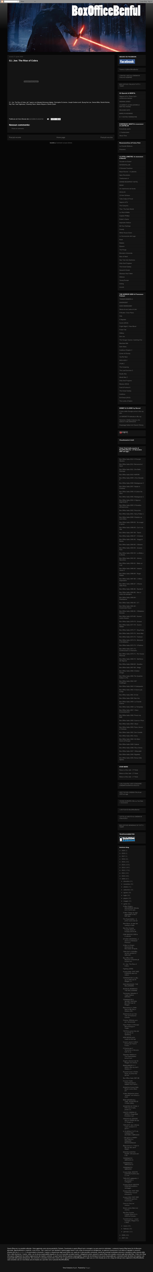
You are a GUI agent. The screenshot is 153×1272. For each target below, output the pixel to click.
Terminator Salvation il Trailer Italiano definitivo (130, 995)
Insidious (122, 394)
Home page (61, 137)
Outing (121, 284)
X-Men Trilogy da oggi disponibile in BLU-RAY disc (130, 914)
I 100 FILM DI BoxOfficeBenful (129, 809)
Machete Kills (123, 343)
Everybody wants (125, 129)
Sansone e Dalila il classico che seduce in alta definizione (129, 421)
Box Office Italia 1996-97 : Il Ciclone (131, 536)
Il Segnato (122, 319)
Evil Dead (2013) (124, 397)
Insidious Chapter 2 (125, 350)
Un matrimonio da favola (127, 188)
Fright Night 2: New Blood (127, 326)
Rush (121, 239)
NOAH (121, 185)
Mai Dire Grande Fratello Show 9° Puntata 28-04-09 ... (130, 929)
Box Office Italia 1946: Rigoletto (129, 754)
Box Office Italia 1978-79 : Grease (130, 621)
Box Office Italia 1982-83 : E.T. (129, 602)
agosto (125, 892)
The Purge (122, 250)
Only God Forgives (125, 263)
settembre (127, 890)
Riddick (121, 243)
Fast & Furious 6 (124, 387)
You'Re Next (123, 357)
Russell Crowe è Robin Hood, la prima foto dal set (130, 1073)
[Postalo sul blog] (54, 119)
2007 (123, 1238)
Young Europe (124, 280)
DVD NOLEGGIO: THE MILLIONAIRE (130, 985)
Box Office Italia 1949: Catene (129, 744)
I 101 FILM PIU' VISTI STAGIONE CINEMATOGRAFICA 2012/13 (130, 784)
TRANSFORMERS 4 (126, 299)
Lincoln (121, 287)
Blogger (87, 1268)
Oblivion (122, 277)
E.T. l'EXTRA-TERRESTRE (128, 117)
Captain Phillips (124, 216)
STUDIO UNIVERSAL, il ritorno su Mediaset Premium (131, 940)
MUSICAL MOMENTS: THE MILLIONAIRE (130, 989)
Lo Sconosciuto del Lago (127, 236)
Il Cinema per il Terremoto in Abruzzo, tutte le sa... (131, 1050)
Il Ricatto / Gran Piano (126, 312)
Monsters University (125, 253)
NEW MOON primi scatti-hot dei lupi (129, 1038)
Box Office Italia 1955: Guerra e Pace (131, 720)
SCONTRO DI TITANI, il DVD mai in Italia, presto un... (131, 1107)
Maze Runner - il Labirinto (127, 171)
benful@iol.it (22, 1252)
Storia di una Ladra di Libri (128, 309)
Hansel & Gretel (124, 270)
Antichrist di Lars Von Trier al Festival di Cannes (130, 1015)
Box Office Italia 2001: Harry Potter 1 (131, 514)
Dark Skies (122, 346)
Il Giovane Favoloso (125, 168)
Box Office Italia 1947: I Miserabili (130, 751)
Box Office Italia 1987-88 (131, 1078)
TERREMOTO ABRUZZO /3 (128, 1159)
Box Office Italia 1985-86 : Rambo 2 (131, 589)
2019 (123, 853)
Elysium (121, 246)
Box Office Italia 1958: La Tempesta (131, 707)
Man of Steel (123, 256)
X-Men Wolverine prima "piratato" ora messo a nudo (131, 1095)
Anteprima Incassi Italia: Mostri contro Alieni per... (131, 1089)
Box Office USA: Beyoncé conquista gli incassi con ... (131, 959)
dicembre (126, 881)
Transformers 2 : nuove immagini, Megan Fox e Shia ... (131, 1220)
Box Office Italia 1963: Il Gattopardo (131, 686)
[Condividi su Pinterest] (60, 119)
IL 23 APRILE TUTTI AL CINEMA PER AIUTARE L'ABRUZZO (131, 1133)
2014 (123, 865)
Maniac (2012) (124, 384)
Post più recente (15, 137)
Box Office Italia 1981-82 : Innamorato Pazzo (127, 607)
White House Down (125, 233)
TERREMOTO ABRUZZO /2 (128, 1163)
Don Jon (122, 336)
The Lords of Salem (125, 401)
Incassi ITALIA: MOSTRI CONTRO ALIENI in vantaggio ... (131, 1186)
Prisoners (122, 149)
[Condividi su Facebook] (58, 119)
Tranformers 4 (124, 178)
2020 (123, 850)
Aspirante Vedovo (125, 222)
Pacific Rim (123, 374)
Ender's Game (124, 219)
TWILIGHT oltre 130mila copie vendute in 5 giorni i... (131, 1126)
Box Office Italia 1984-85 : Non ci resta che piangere (130, 593)
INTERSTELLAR (124, 165)
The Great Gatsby (125, 267)
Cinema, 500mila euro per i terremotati (130, 1021)
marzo (125, 1226)
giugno (125, 898)
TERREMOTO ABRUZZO (127, 1168)
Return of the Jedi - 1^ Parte (128, 777)
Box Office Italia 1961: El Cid (128, 695)
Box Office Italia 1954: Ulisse (128, 724)
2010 (123, 876)
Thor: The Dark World (126, 209)
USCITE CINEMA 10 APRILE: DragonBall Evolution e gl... (130, 1114)
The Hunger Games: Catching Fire (130, 340)
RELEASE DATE (124, 110)
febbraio (126, 1229)
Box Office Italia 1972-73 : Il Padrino (131, 645)
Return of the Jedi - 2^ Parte (128, 773)
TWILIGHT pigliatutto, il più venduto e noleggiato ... (130, 1180)
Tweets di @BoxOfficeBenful (128, 69)
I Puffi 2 (121, 363)
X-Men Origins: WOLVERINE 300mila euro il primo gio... (131, 908)
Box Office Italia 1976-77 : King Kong (131, 630)
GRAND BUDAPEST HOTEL (128, 182)
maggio (126, 901)
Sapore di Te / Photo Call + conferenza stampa (128, 97)
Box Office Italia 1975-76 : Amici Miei (131, 633)
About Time (123, 135)
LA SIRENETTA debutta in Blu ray (130, 416)
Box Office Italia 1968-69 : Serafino (130, 664)
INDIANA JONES (124, 101)
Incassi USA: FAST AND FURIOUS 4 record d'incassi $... (131, 1192)
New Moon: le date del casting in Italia (130, 924)
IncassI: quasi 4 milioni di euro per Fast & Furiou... (130, 1043)
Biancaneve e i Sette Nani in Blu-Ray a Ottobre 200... (130, 1009)
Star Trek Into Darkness (127, 260)
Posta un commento (18, 128)
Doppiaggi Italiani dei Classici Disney (131, 425)
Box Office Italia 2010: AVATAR (129, 474)
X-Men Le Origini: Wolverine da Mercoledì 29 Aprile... (131, 947)
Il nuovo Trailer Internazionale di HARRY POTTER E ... (131, 1082)
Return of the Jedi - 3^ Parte (128, 770)
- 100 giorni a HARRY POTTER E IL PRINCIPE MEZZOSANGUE (130, 1140)
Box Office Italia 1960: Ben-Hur (129, 698)
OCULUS (122, 192)
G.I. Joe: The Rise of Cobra (23, 60)
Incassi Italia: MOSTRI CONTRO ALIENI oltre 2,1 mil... (131, 1173)
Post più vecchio (107, 137)
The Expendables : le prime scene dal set (130, 920)
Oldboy (121, 333)
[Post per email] (47, 119)
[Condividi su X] (56, 119)
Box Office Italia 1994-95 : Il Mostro (131, 544)
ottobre (126, 887)
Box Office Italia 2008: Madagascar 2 (131, 483)
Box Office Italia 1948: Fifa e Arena (130, 748)
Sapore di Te (123, 202)
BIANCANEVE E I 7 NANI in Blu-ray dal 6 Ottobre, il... (130, 1067)
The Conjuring (124, 367)
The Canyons (123, 205)
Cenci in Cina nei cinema (128, 1204)
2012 (123, 870)
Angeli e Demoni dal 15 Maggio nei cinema (130, 1061)
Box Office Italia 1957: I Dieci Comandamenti (128, 711)
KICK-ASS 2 (123, 360)
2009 (123, 879)
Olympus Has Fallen (126, 273)
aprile (125, 904)
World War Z (123, 377)
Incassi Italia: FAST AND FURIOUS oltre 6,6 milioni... (131, 973)
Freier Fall (122, 329)
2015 (123, 862)
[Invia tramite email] (52, 119)
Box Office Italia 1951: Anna (128, 736)
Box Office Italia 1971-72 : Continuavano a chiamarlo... (128, 649)
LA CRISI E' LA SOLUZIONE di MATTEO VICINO (129, 105)
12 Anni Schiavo (124, 195)
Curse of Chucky (124, 353)
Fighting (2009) (128, 969)
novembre (127, 884)
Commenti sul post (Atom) (64, 143)
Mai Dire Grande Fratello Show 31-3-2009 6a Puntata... (130, 1214)
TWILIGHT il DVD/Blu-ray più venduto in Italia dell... (130, 953)
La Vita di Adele (124, 212)
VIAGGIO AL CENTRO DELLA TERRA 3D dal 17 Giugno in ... (131, 1120)
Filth (120, 316)
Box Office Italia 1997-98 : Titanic (130, 532)
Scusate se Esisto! (125, 161)
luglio (125, 895)
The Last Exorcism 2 (126, 370)
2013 (123, 867)
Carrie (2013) (123, 323)
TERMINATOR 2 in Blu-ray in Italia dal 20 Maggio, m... (130, 979)
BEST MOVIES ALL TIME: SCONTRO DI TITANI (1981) (130, 1101)
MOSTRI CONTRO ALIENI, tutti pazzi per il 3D (131, 1153)
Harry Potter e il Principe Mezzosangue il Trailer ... (131, 1026)
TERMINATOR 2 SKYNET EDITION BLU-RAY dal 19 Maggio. (130, 1002)
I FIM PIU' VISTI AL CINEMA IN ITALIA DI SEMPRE (129, 76)
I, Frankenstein (124, 132)
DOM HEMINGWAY (125, 306)
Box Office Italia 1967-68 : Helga (130, 667)
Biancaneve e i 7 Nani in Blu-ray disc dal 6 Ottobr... (131, 1147)
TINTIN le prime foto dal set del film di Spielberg (131, 1032)
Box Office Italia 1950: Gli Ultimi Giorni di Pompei (129, 740)
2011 (123, 873)
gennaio (126, 1231)
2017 (123, 856)
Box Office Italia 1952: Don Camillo (130, 732)
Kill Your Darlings (125, 226)
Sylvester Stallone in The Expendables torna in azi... (129, 1056)
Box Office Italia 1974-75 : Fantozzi (130, 637)
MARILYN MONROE (126, 113)
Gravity (121, 229)
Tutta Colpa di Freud (126, 199)
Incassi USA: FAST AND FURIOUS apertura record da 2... (131, 1198)
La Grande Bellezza (125, 146)
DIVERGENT (123, 302)
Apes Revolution (124, 175)
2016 (123, 859)
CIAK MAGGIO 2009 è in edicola (130, 935)
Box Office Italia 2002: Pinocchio (130, 510)
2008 (123, 1235)
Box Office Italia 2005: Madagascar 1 (131, 497)
